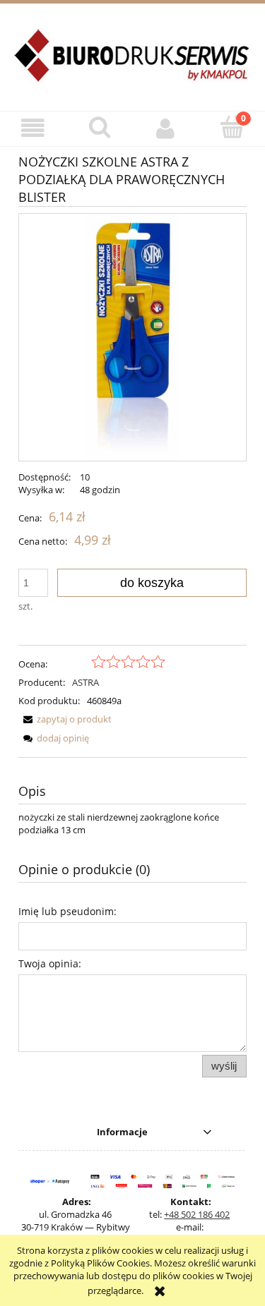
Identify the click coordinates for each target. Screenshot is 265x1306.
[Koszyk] (232, 127)
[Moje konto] (166, 128)
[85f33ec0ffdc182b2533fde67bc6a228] (132, 337)
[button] (33, 128)
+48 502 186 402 (197, 1214)
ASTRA (85, 682)
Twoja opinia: (49, 963)
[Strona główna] (132, 63)
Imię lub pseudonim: (67, 911)
